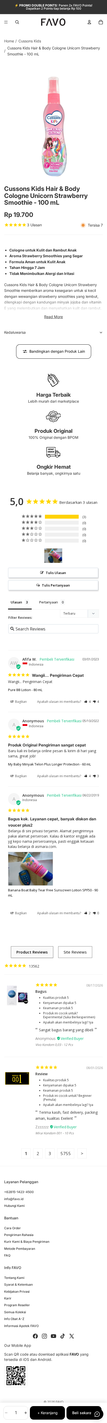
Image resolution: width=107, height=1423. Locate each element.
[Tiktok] (62, 1336)
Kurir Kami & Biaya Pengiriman (26, 1242)
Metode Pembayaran (19, 1249)
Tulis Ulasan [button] (56, 572)
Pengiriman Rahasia (19, 1235)
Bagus (40, 991)
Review (41, 1073)
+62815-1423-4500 (19, 1192)
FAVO (59, 1402)
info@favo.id (13, 1199)
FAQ (7, 1256)
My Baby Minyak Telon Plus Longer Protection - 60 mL (49, 764)
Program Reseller (17, 1305)
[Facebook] (35, 1336)
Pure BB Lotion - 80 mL (25, 689)
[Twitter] (72, 1336)
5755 (66, 1153)
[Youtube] (53, 1336)
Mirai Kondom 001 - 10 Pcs (54, 1133)
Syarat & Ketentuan (18, 1285)
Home (9, 41)
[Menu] (6, 22)
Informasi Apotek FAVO (21, 1326)
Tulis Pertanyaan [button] (56, 585)
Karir (7, 1298)
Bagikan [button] (20, 701)
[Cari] (17, 22)
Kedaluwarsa (15, 332)
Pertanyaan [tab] (48, 602)
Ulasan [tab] (16, 602)
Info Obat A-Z (14, 1319)
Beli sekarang (84, 1413)
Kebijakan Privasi (17, 1291)
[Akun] (89, 22)
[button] (87, 701)
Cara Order (12, 1228)
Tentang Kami (14, 1278)
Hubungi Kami (14, 1206)
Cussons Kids (29, 41)
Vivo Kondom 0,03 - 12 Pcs (54, 1044)
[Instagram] (44, 1336)
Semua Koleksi (15, 1312)
